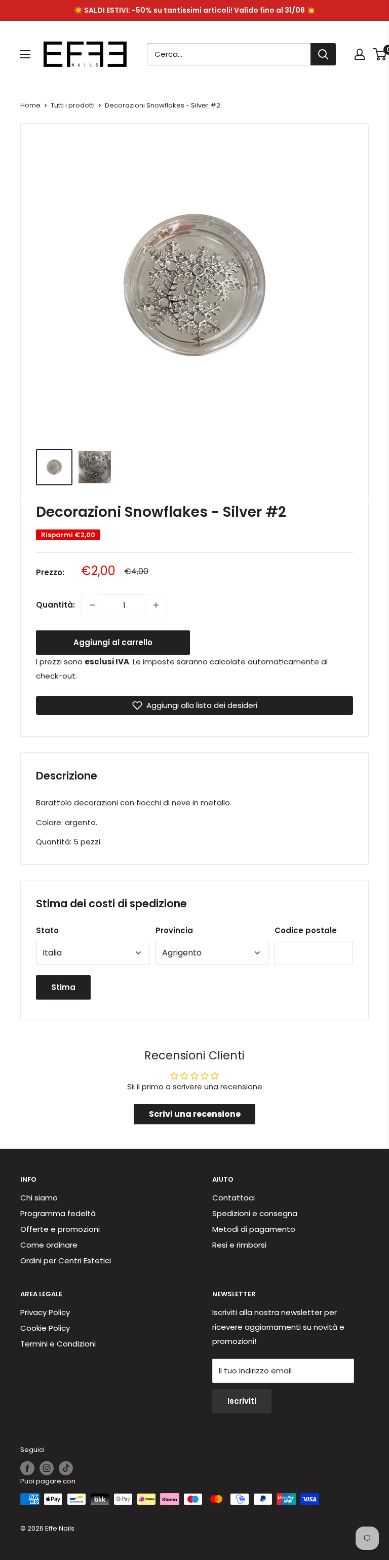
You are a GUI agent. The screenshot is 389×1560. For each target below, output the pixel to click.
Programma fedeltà (58, 1213)
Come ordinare (48, 1244)
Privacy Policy (45, 1312)
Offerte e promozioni (60, 1229)
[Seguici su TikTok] (66, 1468)
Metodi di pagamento (253, 1229)
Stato (47, 930)
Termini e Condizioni (58, 1343)
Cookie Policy (45, 1328)
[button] (194, 705)
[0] (380, 54)
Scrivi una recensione (195, 1114)
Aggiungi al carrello (112, 642)
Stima (63, 987)
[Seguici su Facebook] (27, 1468)
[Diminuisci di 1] (92, 605)
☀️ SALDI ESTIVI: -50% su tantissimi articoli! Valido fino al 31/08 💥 (194, 10)
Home (30, 105)
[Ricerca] (323, 54)
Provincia (174, 930)
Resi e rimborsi (239, 1244)
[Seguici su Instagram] (47, 1468)
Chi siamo (39, 1197)
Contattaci (233, 1197)
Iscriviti (241, 1401)
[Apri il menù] (25, 54)
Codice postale (306, 930)
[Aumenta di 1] (156, 605)
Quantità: (55, 604)
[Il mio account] (360, 54)
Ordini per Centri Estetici (65, 1260)
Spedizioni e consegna (254, 1213)
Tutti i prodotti (73, 105)
